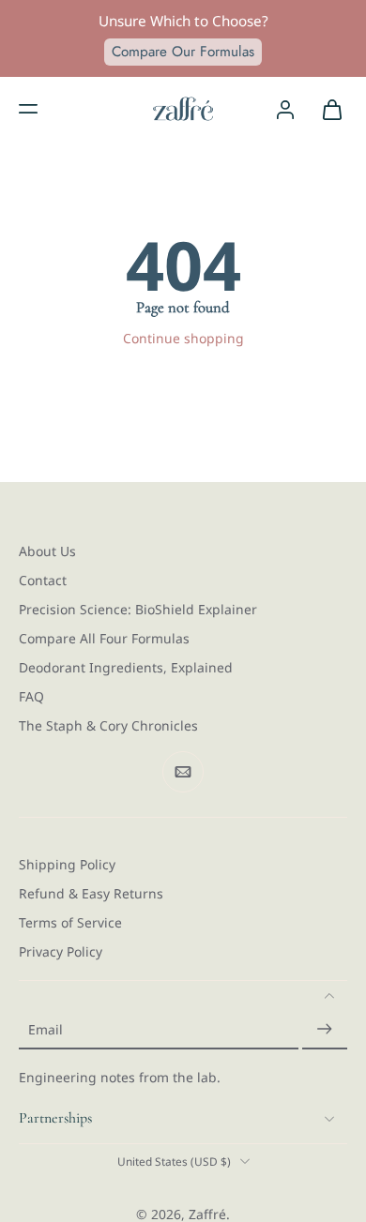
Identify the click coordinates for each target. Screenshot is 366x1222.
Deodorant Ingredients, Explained (126, 667)
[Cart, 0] (326, 108)
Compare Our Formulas (183, 51)
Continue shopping (183, 338)
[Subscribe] (324, 1029)
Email (45, 1029)
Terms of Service (70, 922)
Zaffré (207, 1213)
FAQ (31, 696)
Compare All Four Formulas (104, 638)
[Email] (183, 771)
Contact (43, 580)
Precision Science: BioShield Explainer (138, 609)
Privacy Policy (60, 951)
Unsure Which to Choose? (183, 20)
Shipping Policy (67, 864)
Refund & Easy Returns (91, 893)
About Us (47, 551)
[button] (28, 109)
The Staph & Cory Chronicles (108, 725)
